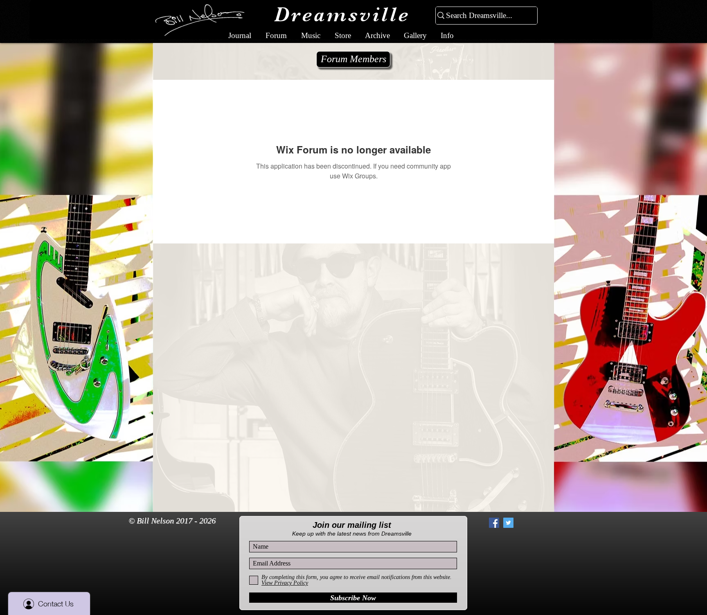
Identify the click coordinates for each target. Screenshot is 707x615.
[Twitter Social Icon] (508, 523)
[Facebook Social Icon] (494, 523)
